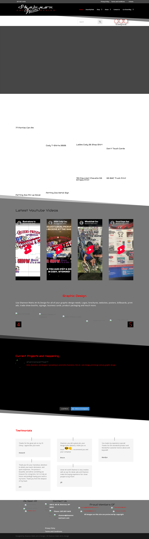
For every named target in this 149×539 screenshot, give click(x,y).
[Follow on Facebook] (116, 21)
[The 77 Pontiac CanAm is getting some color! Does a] (89, 376)
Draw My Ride (90, 9)
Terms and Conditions (118, 2)
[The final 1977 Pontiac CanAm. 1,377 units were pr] (30, 378)
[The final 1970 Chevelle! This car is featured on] (119, 392)
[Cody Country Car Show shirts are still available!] (30, 392)
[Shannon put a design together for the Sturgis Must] (59, 376)
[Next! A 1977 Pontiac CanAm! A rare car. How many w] (119, 375)
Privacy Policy (105, 2)
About (106, 9)
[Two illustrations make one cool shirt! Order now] (59, 396)
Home (81, 9)
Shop (98, 9)
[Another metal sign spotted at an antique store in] (89, 393)
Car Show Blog (127, 9)
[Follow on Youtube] (126, 21)
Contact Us (116, 9)
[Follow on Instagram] (121, 21)
